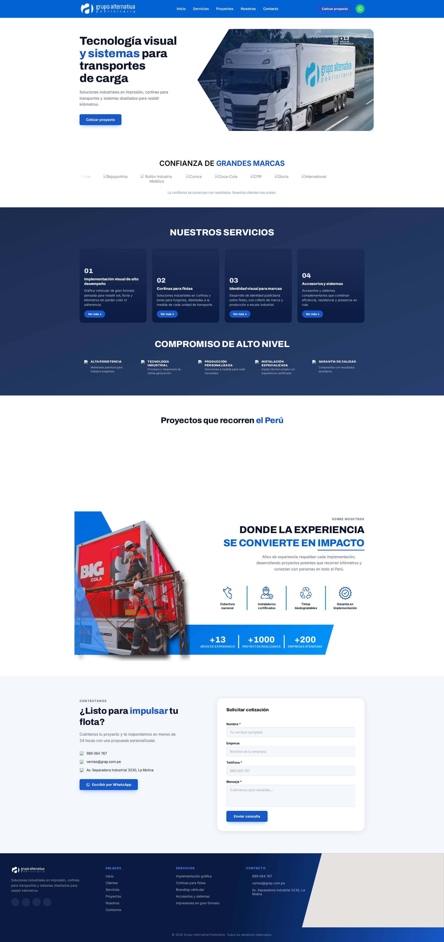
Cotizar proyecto (335, 9)
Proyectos (224, 9)
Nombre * (233, 724)
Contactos (113, 910)
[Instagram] (15, 902)
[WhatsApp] (36, 902)
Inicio (181, 9)
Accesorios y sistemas (193, 896)
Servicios (201, 9)
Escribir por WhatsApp (111, 784)
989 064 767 (96, 753)
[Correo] (47, 902)
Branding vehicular (190, 889)
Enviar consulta (247, 816)
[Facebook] (26, 902)
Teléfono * (234, 762)
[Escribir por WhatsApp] (360, 8)
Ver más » (95, 314)
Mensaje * (234, 782)
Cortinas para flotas (191, 883)
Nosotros (248, 9)
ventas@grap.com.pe (103, 762)
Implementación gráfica (194, 876)
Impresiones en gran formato (197, 903)
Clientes (112, 883)
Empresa (233, 743)
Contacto (270, 9)
